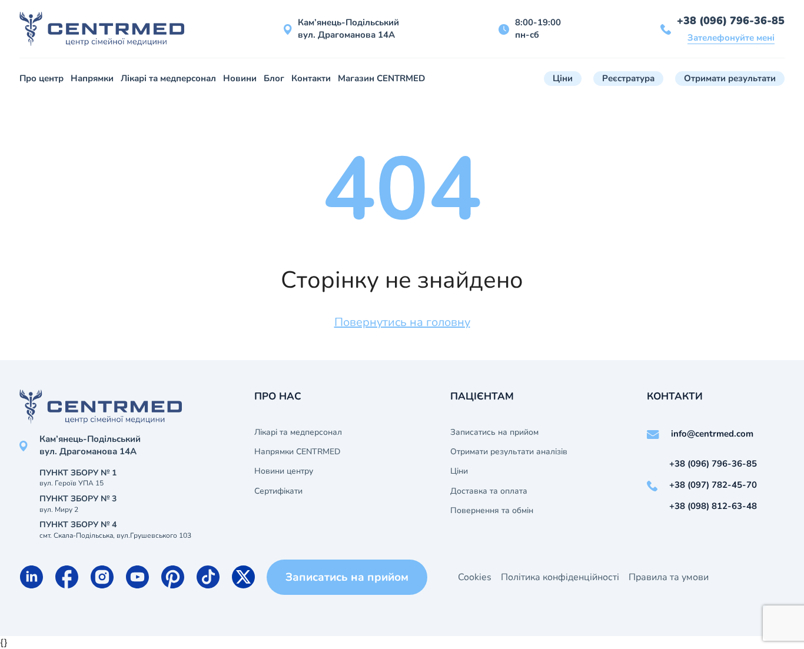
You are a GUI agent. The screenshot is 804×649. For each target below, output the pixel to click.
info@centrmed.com (712, 434)
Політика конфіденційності (560, 577)
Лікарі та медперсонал (168, 78)
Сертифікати (278, 491)
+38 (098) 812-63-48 (713, 506)
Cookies (474, 577)
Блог (274, 78)
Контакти (311, 78)
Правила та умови (669, 577)
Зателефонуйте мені (731, 38)
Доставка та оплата (488, 491)
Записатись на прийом (494, 432)
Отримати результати (730, 78)
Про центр (41, 78)
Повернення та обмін (491, 510)
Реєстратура (628, 78)
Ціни (563, 78)
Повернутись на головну (402, 322)
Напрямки (92, 78)
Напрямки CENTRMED (297, 452)
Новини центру (283, 471)
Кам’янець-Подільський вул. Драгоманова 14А (348, 28)
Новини (240, 78)
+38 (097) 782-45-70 (713, 485)
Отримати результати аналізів (508, 452)
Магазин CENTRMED (381, 78)
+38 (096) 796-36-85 (731, 21)
